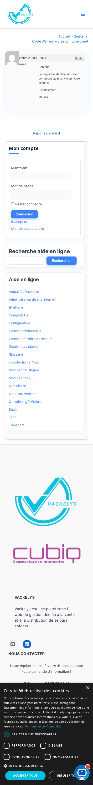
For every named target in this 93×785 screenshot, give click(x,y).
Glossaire (16, 354)
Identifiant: (19, 168)
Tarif (12, 417)
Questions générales (25, 402)
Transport (16, 425)
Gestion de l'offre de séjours (30, 339)
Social (13, 409)
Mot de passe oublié (27, 228)
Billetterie (16, 307)
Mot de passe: (22, 186)
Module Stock (19, 378)
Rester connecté (28, 204)
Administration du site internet (32, 299)
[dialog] (46, 734)
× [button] (87, 688)
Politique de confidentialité (43, 726)
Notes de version (22, 394)
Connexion (24, 214)
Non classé (17, 386)
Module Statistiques (24, 370)
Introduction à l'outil (24, 362)
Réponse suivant (46, 133)
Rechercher (61, 260)
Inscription (19, 221)
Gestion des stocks (23, 346)
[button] (46, 766)
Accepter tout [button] (25, 776)
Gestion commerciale (25, 331)
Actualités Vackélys (24, 291)
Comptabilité (19, 315)
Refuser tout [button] (68, 776)
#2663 (79, 58)
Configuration (19, 323)
